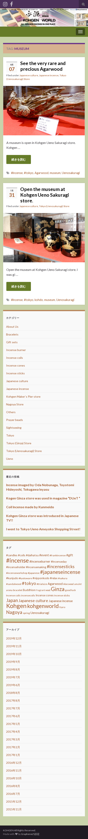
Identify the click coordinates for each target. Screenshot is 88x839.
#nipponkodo (41, 578)
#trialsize (42, 584)
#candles (11, 555)
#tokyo (28, 173)
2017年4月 (13, 731)
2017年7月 (13, 708)
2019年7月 (13, 677)
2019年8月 (13, 669)
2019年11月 (14, 646)
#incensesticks (60, 566)
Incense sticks (15, 373)
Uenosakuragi (71, 173)
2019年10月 (14, 654)
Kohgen (16, 605)
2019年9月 (13, 661)
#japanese (33, 572)
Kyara (62, 607)
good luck (70, 590)
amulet (78, 584)
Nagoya (14, 612)
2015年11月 (14, 809)
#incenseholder (15, 567)
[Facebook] (11, 3)
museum (55, 173)
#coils (21, 555)
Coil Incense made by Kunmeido (30, 507)
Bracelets (12, 334)
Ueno (9, 458)
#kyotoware (25, 578)
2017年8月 (13, 700)
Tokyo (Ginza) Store (18, 443)
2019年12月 (14, 638)
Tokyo (10, 435)
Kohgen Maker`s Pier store (23, 396)
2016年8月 (13, 786)
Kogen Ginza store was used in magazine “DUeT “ (43, 498)
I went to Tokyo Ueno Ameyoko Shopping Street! (43, 529)
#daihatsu (32, 555)
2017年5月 (13, 724)
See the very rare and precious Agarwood (42, 66)
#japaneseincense (60, 572)
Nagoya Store (15, 404)
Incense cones (15, 365)
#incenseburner (39, 561)
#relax (54, 578)
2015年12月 (14, 801)
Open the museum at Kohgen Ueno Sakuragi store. (44, 194)
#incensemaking (36, 567)
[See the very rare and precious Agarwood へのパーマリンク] (44, 110)
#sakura (62, 578)
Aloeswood (68, 584)
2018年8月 (13, 692)
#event (44, 555)
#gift (69, 555)
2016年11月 (14, 770)
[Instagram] (5, 3)
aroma (9, 590)
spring (26, 613)
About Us (12, 326)
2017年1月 (13, 755)
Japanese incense (49, 75)
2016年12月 (14, 762)
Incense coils (14, 357)
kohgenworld (43, 606)
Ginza (57, 589)
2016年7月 (13, 793)
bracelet (17, 590)
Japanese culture (28, 75)
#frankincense (58, 555)
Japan (12, 600)
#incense (17, 173)
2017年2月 (13, 747)
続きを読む (18, 159)
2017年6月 (13, 716)
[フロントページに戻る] (44, 17)
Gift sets (12, 342)
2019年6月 (13, 685)
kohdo (39, 300)
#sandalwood (13, 584)
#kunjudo (12, 578)
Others (11, 412)
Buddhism (29, 590)
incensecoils (28, 595)
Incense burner (16, 350)
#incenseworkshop (16, 572)
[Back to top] (79, 830)
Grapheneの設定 (30, 834)
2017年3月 (13, 739)
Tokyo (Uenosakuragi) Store (54, 206)
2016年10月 (14, 778)
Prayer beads (14, 420)
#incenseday (59, 561)
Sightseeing (13, 427)
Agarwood (42, 173)
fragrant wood (43, 590)
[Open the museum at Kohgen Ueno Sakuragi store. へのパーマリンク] (44, 237)
